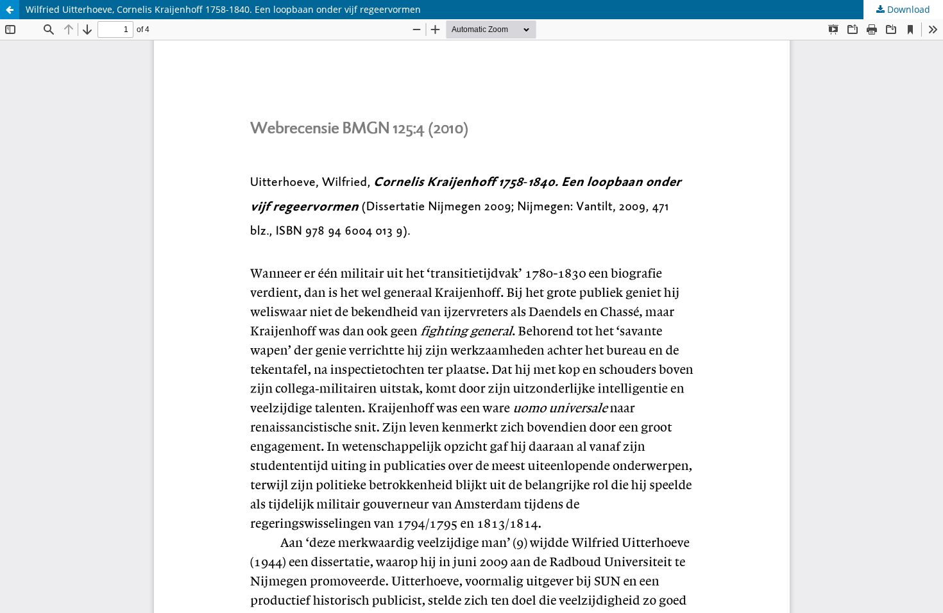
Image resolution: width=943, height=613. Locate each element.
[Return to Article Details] (9, 9)
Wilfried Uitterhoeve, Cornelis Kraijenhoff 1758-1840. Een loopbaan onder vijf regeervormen (223, 9)
